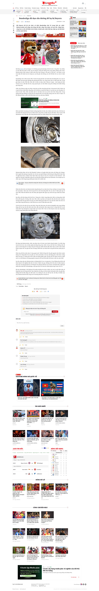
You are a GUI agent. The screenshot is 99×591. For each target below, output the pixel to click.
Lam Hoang (23, 364)
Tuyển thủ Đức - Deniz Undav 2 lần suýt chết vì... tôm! (18, 538)
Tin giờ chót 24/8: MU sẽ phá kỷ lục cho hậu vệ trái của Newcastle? (47, 420)
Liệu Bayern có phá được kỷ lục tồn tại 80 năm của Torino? (35, 303)
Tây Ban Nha (43, 8)
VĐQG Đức (29, 15)
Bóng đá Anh (80, 8)
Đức (24, 15)
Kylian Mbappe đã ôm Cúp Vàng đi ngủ (74, 28)
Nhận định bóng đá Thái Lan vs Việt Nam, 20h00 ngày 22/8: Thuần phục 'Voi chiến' (79, 47)
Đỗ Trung (19, 284)
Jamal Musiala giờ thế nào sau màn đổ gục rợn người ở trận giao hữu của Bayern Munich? (33, 557)
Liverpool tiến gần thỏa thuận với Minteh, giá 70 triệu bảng (33, 440)
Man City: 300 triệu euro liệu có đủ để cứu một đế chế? (61, 440)
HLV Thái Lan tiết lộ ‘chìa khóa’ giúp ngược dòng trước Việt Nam (19, 420)
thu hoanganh (23, 340)
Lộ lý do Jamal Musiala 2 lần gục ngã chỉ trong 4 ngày (19, 556)
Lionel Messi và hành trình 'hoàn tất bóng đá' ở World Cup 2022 (74, 23)
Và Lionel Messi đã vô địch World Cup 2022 (73, 34)
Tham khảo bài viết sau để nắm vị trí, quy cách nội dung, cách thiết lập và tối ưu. (49, 104)
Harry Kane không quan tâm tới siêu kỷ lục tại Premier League (36, 297)
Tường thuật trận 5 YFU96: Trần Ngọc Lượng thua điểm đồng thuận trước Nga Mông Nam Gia (47, 494)
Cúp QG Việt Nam (20, 452)
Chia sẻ (28, 21)
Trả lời (26, 336)
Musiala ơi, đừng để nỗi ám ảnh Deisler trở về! (32, 537)
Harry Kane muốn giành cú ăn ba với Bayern (32, 299)
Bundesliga (21, 286)
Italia (51, 8)
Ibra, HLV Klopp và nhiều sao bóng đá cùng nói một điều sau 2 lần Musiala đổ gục (61, 538)
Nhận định (60, 8)
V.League (14, 452)
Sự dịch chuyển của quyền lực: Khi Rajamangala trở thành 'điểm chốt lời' (18, 494)
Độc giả (22, 330)
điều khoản (38, 314)
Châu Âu (20, 15)
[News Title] (13, 30)
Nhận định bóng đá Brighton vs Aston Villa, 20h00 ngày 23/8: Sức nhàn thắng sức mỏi (78, 61)
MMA (42, 497)
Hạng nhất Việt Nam (28, 452)
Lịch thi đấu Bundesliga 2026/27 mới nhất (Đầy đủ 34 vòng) (18, 521)
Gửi (62, 325)
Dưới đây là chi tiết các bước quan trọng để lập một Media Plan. (57, 572)
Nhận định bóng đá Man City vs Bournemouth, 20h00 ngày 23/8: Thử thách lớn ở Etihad (78, 57)
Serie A (44, 452)
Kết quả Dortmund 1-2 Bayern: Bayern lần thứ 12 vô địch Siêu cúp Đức (33, 521)
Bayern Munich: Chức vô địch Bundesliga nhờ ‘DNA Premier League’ (37, 302)
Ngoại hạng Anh (36, 452)
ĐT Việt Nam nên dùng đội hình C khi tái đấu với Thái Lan (61, 493)
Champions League (35, 8)
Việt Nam (21, 8)
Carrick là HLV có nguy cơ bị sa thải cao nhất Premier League (47, 440)
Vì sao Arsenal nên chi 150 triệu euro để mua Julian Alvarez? (60, 420)
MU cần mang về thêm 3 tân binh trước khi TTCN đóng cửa (19, 440)
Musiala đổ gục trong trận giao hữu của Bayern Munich (47, 556)
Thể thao (55, 8)
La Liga (41, 452)
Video (28, 424)
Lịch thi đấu (18, 449)
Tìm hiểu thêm (73, 577)
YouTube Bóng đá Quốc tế (26, 376)
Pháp (48, 8)
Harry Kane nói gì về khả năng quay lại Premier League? (47, 521)
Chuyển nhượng (28, 8)
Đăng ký (55, 311)
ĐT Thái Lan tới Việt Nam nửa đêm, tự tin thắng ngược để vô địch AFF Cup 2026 (33, 420)
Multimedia (65, 8)
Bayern (22, 69)
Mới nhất (75, 8)
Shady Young (23, 356)
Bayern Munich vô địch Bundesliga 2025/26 (32, 300)
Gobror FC (22, 348)
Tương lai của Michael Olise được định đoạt (60, 555)
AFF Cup (17, 8)
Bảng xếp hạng (57, 449)
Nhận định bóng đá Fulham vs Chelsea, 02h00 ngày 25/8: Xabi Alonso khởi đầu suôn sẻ (78, 66)
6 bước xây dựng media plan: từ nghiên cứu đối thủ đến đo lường (61, 570)
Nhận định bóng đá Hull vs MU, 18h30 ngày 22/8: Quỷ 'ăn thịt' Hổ (33, 493)
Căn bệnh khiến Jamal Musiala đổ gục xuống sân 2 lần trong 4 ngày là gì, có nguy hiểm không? (47, 538)
